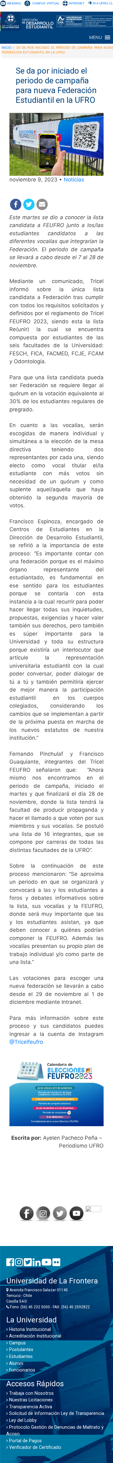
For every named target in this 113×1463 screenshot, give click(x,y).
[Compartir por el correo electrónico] (42, 204)
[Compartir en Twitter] (29, 204)
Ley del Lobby (22, 1420)
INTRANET (76, 3)
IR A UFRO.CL (103, 3)
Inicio (7, 47)
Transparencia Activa (30, 1407)
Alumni (15, 1363)
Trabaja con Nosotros (31, 1393)
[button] (95, 37)
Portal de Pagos (25, 1441)
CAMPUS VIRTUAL (46, 3)
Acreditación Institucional (34, 1336)
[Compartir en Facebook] (15, 204)
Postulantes (20, 1349)
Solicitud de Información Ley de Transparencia (56, 1413)
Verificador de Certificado (34, 1447)
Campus (17, 1343)
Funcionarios (21, 1370)
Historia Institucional (29, 1329)
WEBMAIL (14, 3)
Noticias (74, 179)
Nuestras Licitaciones (30, 1400)
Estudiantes (20, 1356)
